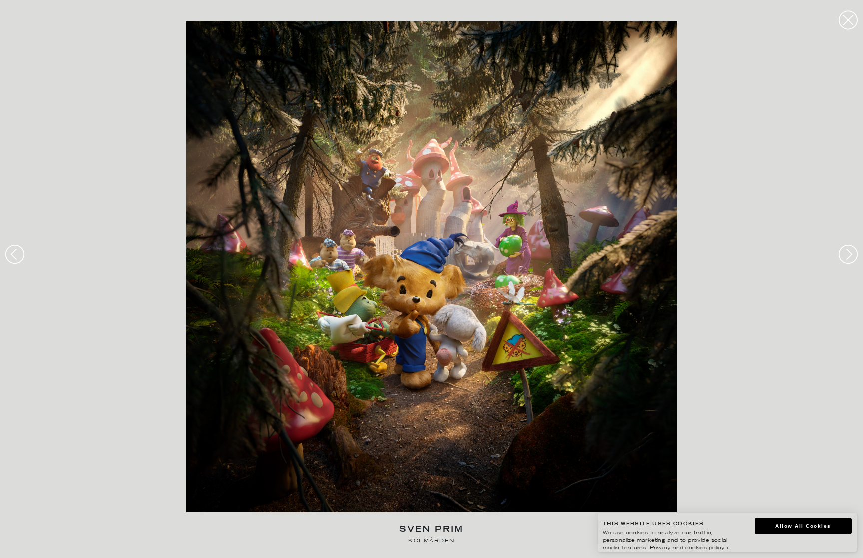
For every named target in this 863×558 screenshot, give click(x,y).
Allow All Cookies (803, 526)
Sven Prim (431, 530)
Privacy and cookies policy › (689, 548)
